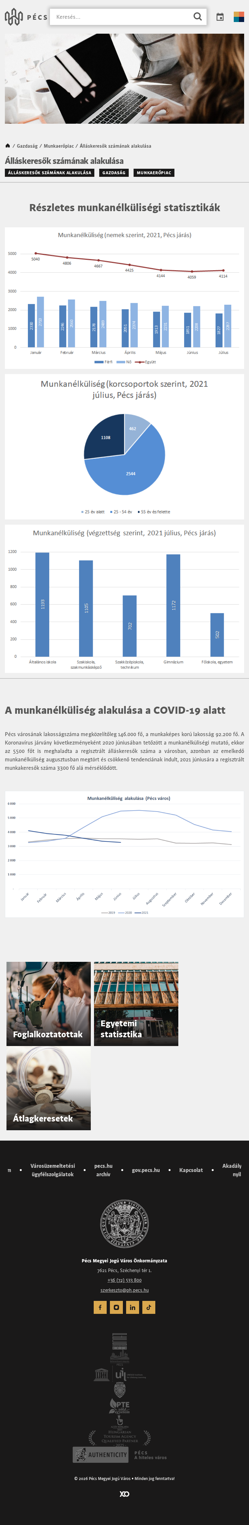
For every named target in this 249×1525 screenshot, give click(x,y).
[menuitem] (100, 1307)
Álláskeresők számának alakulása (49, 172)
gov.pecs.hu (146, 1170)
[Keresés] (198, 17)
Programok (220, 17)
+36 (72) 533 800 (125, 1280)
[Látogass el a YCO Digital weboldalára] (124, 1493)
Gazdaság (27, 146)
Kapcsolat (191, 1170)
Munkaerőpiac (59, 146)
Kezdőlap (8, 146)
